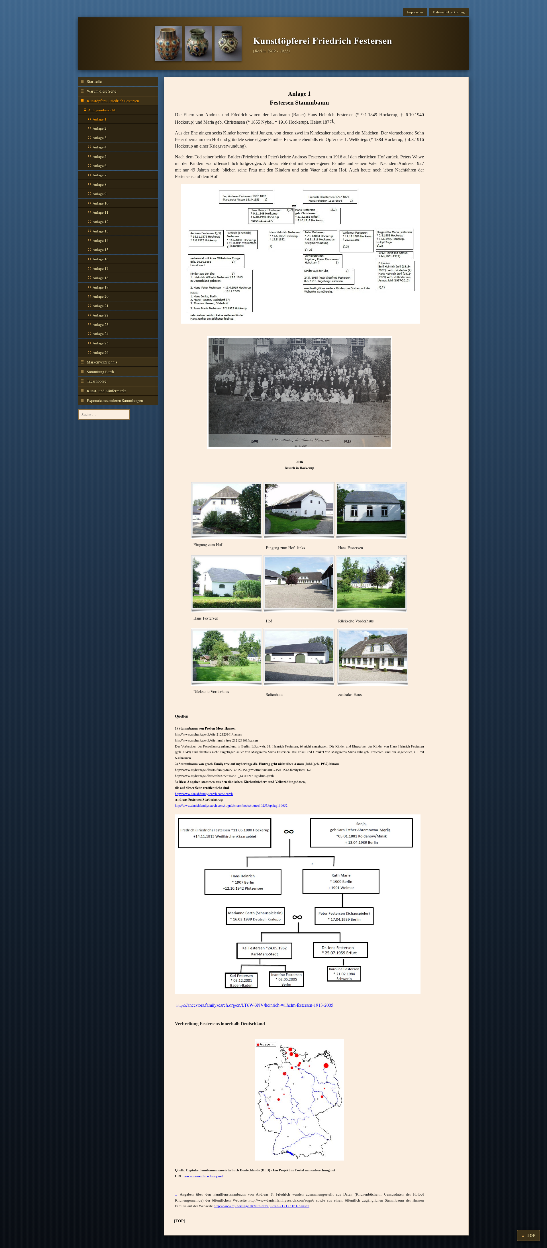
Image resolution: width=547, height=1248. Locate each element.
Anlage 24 (101, 333)
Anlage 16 (101, 259)
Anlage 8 (100, 184)
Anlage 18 (101, 277)
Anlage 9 (100, 193)
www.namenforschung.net (203, 1176)
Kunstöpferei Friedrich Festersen (113, 100)
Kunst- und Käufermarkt (106, 390)
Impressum (415, 12)
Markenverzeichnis (102, 362)
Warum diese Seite (101, 91)
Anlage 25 (101, 343)
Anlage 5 (100, 156)
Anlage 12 (101, 221)
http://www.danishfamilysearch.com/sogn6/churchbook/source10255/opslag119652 (231, 805)
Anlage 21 (101, 305)
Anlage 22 (101, 315)
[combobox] (104, 414)
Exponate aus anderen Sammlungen (115, 400)
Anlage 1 (100, 119)
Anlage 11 (101, 212)
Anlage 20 (101, 296)
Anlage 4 (100, 147)
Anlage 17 (101, 268)
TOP (531, 1235)
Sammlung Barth (100, 371)
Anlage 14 (101, 240)
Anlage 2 (100, 128)
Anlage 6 (100, 165)
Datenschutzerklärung (449, 12)
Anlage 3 (100, 137)
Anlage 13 (101, 231)
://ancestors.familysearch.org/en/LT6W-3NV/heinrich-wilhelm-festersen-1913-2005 (254, 1005)
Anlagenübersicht (101, 110)
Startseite (94, 81)
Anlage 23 (101, 324)
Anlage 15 (101, 249)
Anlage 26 (101, 352)
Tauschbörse (96, 381)
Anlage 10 (101, 203)
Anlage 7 (100, 174)
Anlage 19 (101, 287)
